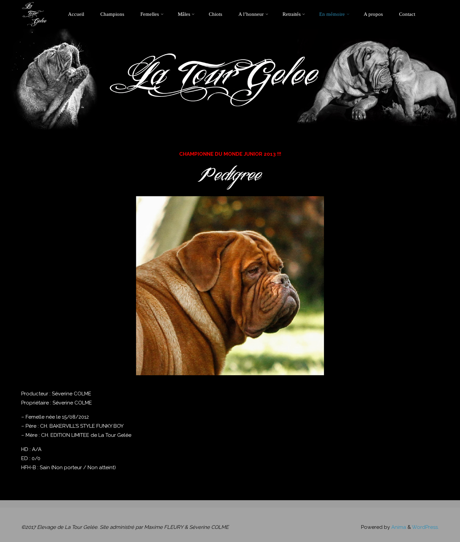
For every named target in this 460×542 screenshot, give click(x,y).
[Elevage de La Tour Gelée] (34, 14)
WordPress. (425, 527)
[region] (230, 285)
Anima (398, 527)
